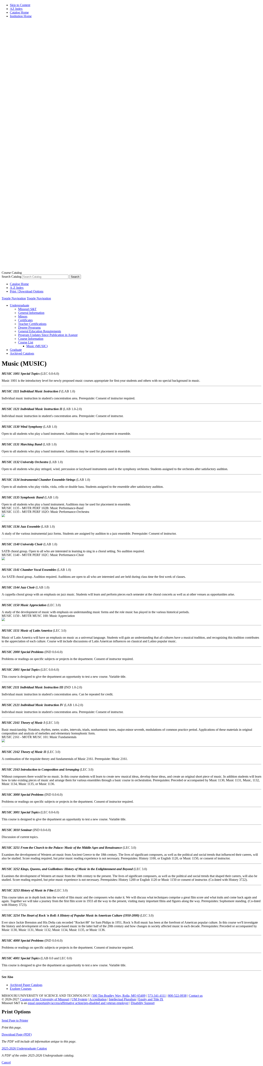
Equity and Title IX (150, 999)
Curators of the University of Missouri (44, 999)
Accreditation (98, 999)
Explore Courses (20, 988)
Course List (25, 342)
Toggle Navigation (14, 298)
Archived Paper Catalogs (26, 985)
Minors (22, 316)
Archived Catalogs (22, 353)
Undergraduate (19, 305)
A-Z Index (17, 287)
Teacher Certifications (32, 324)
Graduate (16, 349)
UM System (79, 999)
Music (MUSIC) (37, 346)
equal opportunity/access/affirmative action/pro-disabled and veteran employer (78, 1003)
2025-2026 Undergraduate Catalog (24, 1048)
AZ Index (16, 8)
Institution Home (21, 16)
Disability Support (143, 1003)
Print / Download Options (26, 291)
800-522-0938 (177, 995)
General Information (31, 312)
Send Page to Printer (15, 1020)
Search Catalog (11, 276)
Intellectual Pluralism (122, 999)
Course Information (30, 338)
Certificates (25, 320)
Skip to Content (20, 5)
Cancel (6, 1062)
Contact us (196, 995)
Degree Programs (29, 327)
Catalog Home (19, 12)
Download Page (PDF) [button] (17, 1034)
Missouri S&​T (27, 309)
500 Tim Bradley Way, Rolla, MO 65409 (118, 995)
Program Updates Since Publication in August (47, 335)
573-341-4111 (157, 995)
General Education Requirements (39, 331)
